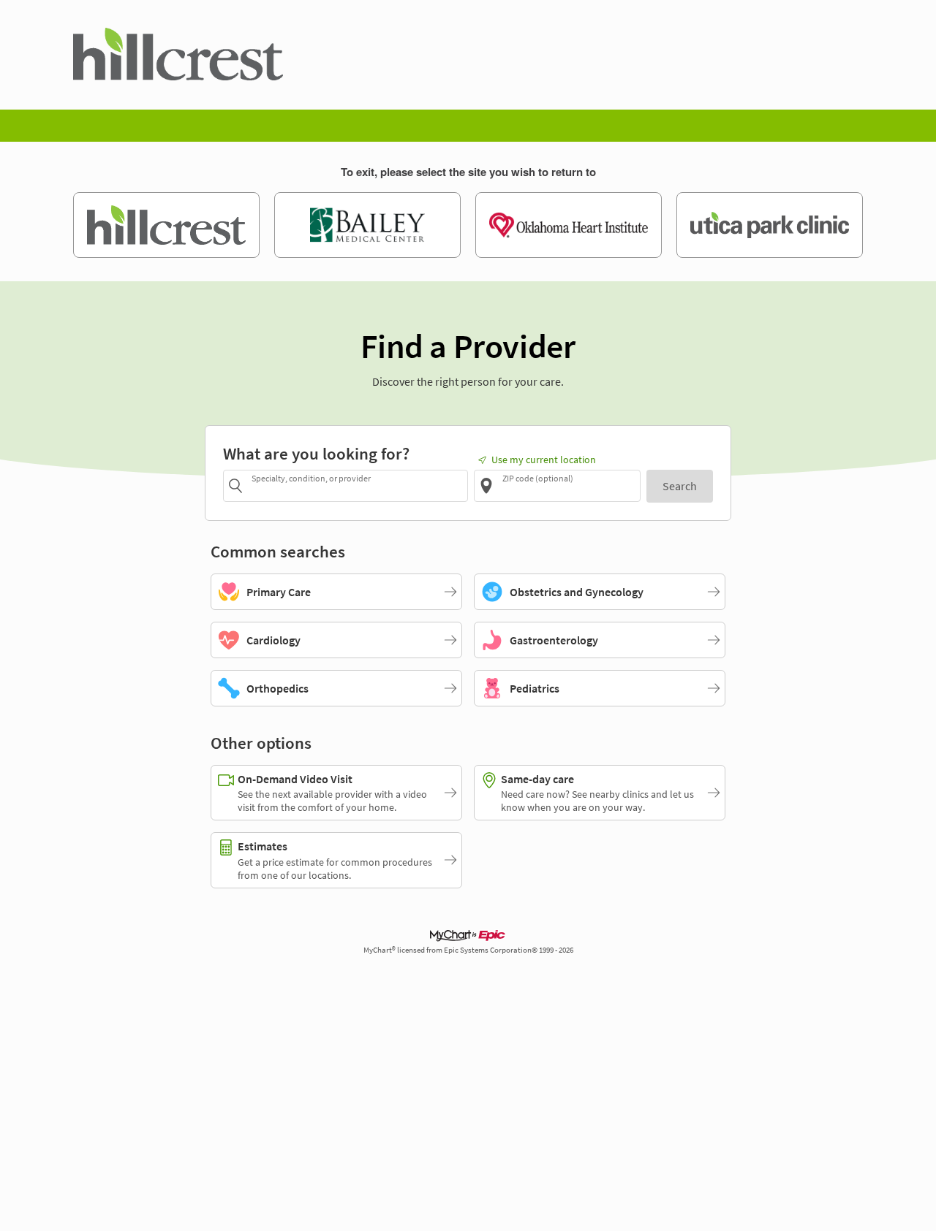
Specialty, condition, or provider (311, 478)
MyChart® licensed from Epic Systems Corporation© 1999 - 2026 (468, 950)
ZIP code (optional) (537, 478)
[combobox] (357, 485)
